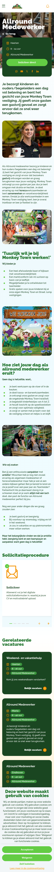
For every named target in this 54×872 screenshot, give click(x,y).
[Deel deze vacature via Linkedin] (37, 71)
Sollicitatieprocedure (25, 555)
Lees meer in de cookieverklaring (27, 868)
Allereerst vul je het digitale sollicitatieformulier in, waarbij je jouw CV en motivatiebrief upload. (26, 595)
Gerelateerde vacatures (16, 642)
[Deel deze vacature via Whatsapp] (16, 71)
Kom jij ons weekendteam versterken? (26, 679)
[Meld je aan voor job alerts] (47, 6)
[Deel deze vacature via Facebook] (32, 71)
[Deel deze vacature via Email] (21, 71)
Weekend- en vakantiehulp (24, 658)
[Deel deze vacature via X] (27, 71)
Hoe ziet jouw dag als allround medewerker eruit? (25, 369)
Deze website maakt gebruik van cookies (27, 793)
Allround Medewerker (23, 25)
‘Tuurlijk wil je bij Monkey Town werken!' (26, 255)
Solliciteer (13, 587)
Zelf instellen (27, 864)
